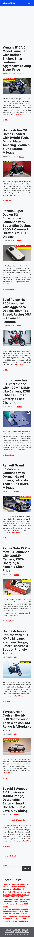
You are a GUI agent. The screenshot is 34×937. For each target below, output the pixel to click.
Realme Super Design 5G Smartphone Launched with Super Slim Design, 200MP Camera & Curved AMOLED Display (17, 224)
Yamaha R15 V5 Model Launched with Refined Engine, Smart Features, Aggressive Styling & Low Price (17, 58)
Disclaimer (25, 929)
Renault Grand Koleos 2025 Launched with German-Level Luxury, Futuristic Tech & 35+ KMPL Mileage (16, 476)
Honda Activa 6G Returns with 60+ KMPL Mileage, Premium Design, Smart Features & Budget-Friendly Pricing (16, 642)
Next (15, 856)
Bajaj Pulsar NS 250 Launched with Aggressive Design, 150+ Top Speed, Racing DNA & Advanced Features (17, 311)
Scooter (8, 201)
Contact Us (16, 929)
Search (5, 865)
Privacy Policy (9, 931)
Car (6, 538)
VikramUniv (9, 3)
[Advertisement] (17, 25)
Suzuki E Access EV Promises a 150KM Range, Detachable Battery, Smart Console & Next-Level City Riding (15, 800)
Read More (19, 114)
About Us (8, 929)
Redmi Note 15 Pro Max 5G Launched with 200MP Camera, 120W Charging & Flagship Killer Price (16, 559)
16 (10, 856)
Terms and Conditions (22, 931)
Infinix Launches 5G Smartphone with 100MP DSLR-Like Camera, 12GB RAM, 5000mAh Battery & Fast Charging (16, 391)
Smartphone (9, 289)
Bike (6, 120)
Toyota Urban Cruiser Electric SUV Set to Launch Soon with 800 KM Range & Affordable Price (17, 721)
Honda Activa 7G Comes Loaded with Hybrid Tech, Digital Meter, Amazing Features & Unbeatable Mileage (16, 141)
